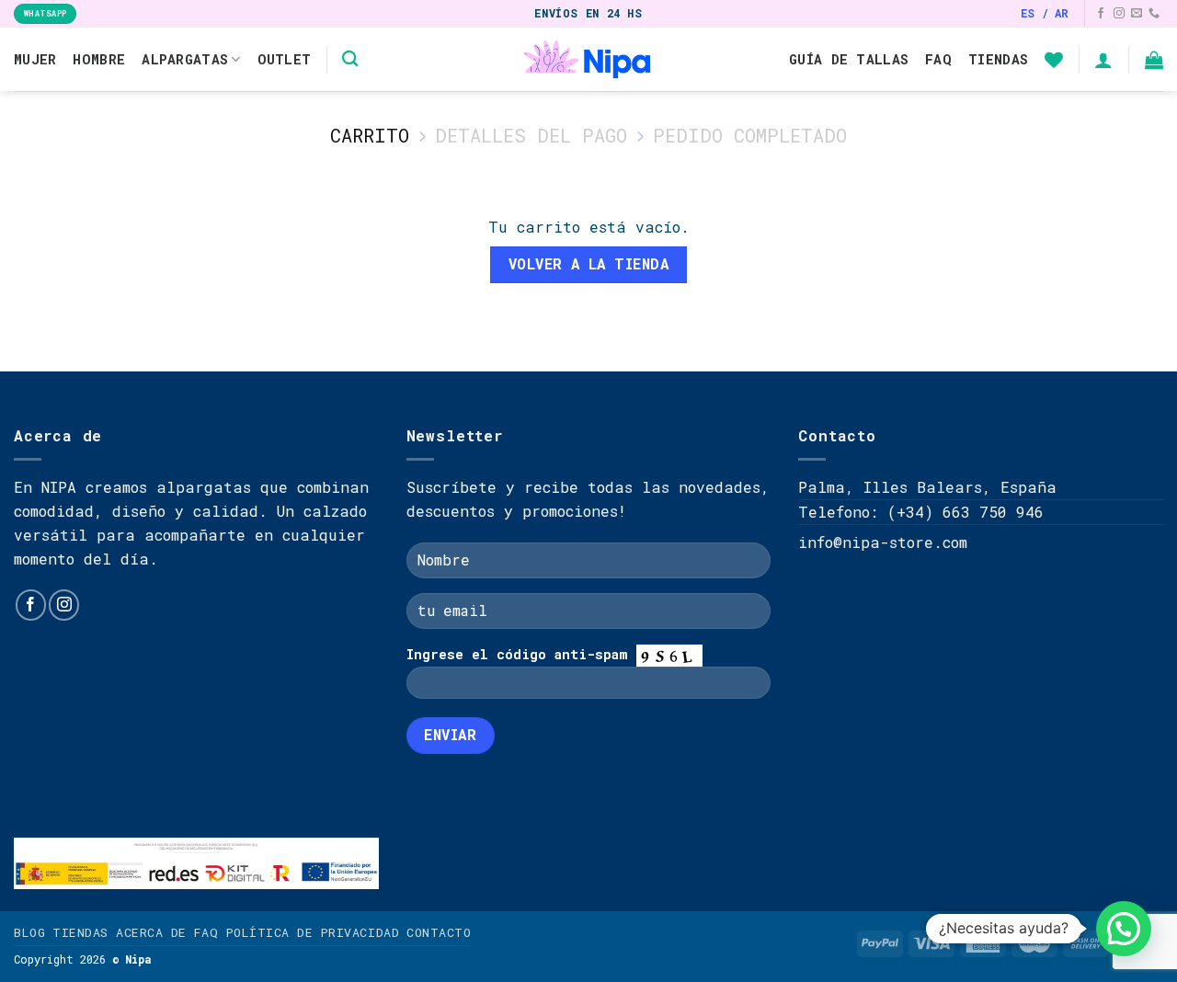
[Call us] (1154, 13)
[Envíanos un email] (1136, 13)
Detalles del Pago (531, 135)
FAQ (938, 59)
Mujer (35, 59)
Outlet (284, 59)
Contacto (438, 932)
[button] (1123, 928)
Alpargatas (185, 59)
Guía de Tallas (848, 59)
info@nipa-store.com (882, 542)
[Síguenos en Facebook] (1100, 13)
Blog (29, 932)
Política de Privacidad (312, 932)
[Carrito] (1154, 60)
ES (1028, 13)
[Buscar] (350, 59)
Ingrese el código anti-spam (517, 654)
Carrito (369, 135)
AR (1062, 13)
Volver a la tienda (588, 264)
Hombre (99, 59)
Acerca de (151, 932)
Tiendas (998, 59)
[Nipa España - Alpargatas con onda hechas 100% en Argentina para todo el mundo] (589, 59)
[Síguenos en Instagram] (1119, 13)
